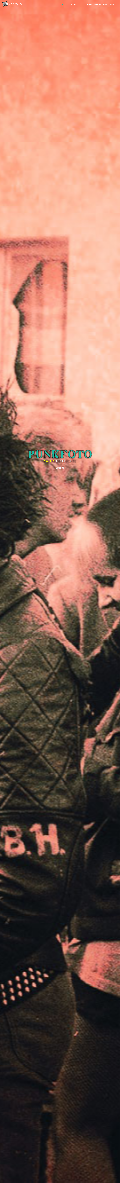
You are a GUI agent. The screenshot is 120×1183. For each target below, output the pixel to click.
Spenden (89, 4)
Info (70, 4)
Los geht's (60, 468)
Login (105, 4)
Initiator (97, 4)
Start (64, 4)
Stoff (76, 4)
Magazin (113, 4)
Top (82, 4)
